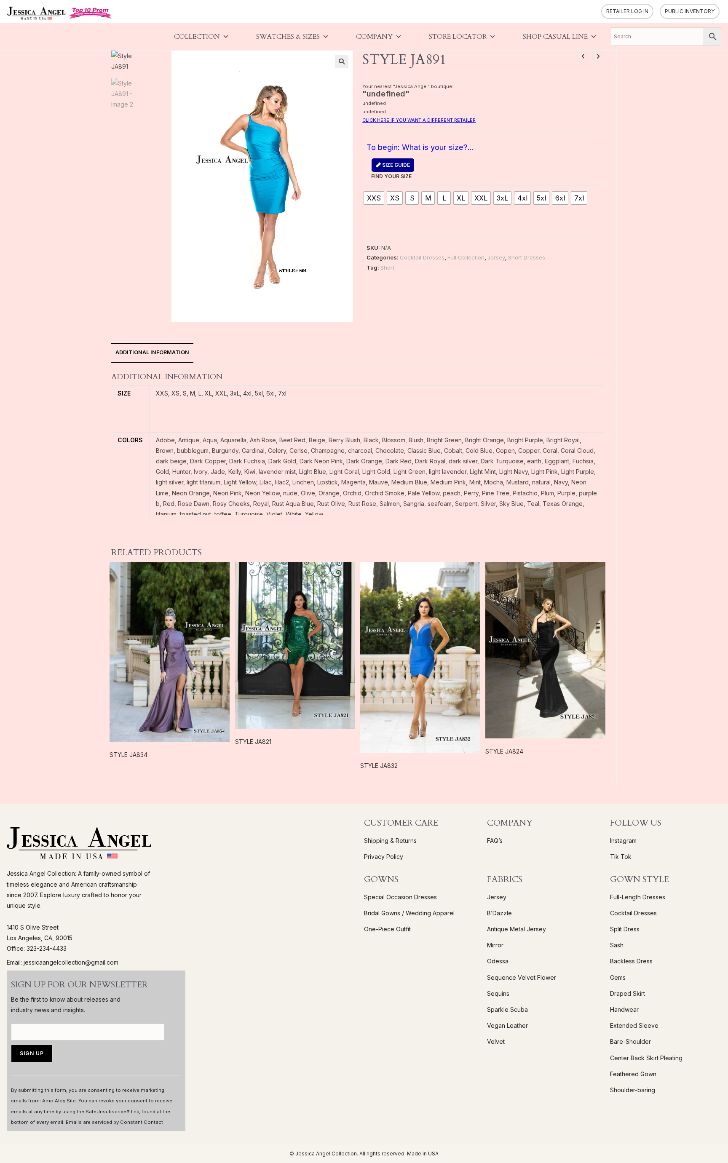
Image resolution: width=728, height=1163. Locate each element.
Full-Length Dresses (637, 897)
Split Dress (625, 929)
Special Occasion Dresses (400, 897)
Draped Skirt (627, 993)
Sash (617, 945)
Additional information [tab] (152, 352)
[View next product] (598, 56)
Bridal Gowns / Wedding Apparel (409, 913)
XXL (221, 393)
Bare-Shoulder (630, 1041)
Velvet (496, 1041)
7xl (282, 393)
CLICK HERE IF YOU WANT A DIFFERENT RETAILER (419, 120)
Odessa (498, 961)
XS (175, 393)
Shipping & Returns (390, 840)
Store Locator (458, 36)
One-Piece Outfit (387, 929)
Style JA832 (379, 765)
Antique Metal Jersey (516, 929)
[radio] (374, 198)
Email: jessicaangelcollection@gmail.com (62, 962)
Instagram (623, 840)
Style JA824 (504, 751)
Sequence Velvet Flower (521, 977)
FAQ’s (495, 840)
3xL (235, 393)
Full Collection (465, 257)
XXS (162, 393)
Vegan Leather (507, 1025)
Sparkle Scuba (507, 1009)
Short (387, 267)
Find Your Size (391, 170)
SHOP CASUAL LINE (555, 36)
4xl (247, 393)
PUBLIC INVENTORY (690, 11)
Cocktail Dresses (422, 257)
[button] (341, 61)
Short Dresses (526, 257)
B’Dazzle (499, 913)
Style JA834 (128, 754)
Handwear (624, 1009)
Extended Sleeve (634, 1025)
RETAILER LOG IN (627, 11)
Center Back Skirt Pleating (646, 1057)
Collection (197, 36)
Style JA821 (253, 741)
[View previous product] (583, 56)
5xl (259, 393)
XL (208, 393)
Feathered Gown (633, 1073)
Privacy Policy (383, 856)
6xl (270, 393)
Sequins (498, 993)
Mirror (495, 945)
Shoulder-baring (632, 1089)
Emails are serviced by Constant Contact (114, 1122)
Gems (618, 977)
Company (374, 36)
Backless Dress (631, 961)
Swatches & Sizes (288, 36)
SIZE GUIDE (395, 165)
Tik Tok (621, 856)
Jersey (496, 257)
